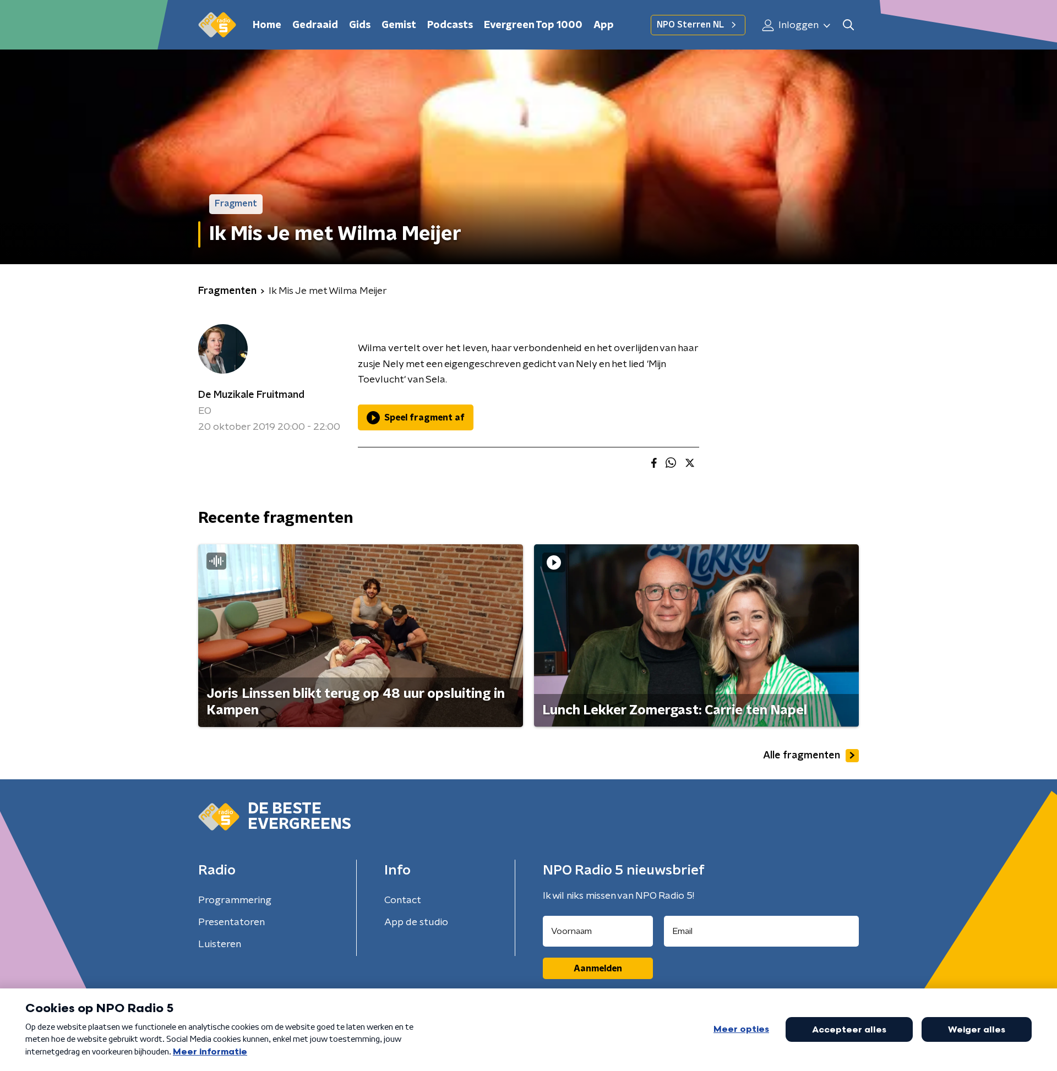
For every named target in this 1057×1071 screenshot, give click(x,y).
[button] (848, 25)
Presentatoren (231, 922)
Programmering (234, 900)
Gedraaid (315, 25)
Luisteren (219, 944)
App (603, 25)
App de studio (416, 922)
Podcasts (450, 25)
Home (267, 25)
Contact (402, 900)
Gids (360, 25)
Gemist (399, 25)
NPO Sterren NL (690, 24)
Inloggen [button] (797, 25)
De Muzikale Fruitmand (251, 395)
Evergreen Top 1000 (533, 25)
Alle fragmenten (801, 756)
